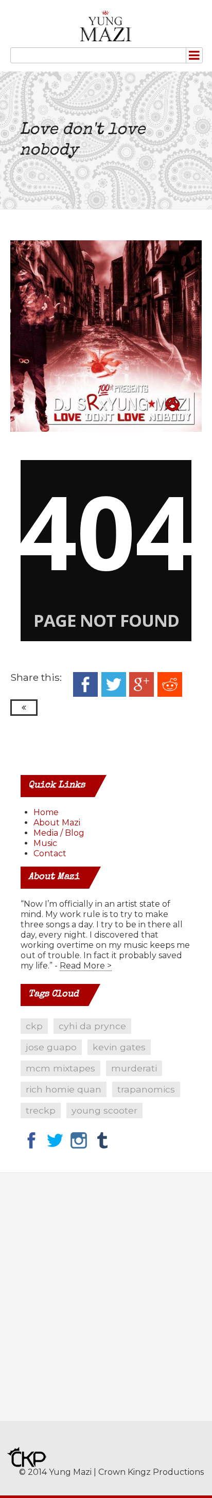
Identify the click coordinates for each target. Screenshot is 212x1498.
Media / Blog (58, 833)
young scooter (104, 1110)
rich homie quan (63, 1089)
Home (46, 812)
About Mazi (56, 822)
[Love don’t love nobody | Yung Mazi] (106, 26)
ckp (34, 1025)
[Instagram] (78, 1140)
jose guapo (51, 1047)
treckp (41, 1110)
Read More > (86, 966)
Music (45, 843)
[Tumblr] (102, 1140)
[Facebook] (31, 1140)
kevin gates (119, 1047)
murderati (134, 1068)
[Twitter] (55, 1140)
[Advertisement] (106, 1305)
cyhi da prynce (92, 1025)
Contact (49, 853)
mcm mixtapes (60, 1068)
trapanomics (146, 1089)
